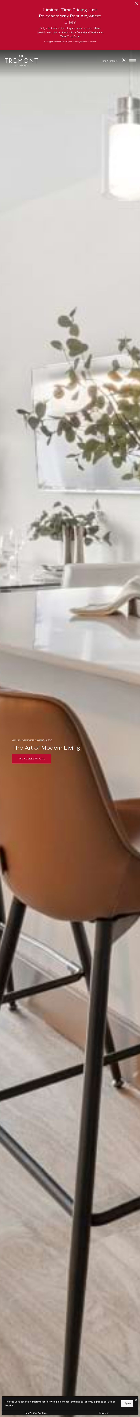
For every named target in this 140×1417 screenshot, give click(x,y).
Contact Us (104, 1413)
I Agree (127, 1403)
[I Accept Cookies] (136, 1400)
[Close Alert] (136, 4)
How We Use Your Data (36, 1413)
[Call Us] (124, 61)
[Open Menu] (132, 60)
